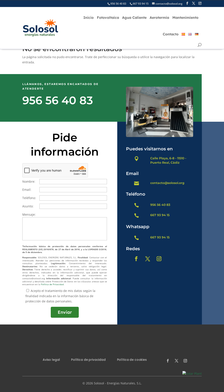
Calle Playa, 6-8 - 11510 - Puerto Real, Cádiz (168, 160)
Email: (26, 189)
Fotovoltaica (108, 17)
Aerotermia (159, 17)
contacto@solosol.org (167, 183)
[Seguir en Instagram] (159, 259)
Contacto (170, 34)
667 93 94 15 (160, 215)
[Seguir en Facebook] (136, 259)
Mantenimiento (185, 17)
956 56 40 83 (57, 100)
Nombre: (28, 181)
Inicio (88, 17)
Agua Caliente (134, 17)
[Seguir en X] (147, 259)
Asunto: (27, 206)
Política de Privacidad (52, 284)
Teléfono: (29, 198)
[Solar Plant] (192, 373)
